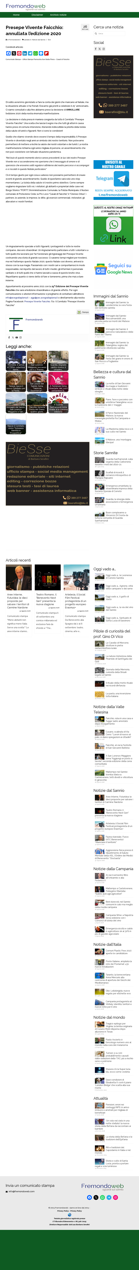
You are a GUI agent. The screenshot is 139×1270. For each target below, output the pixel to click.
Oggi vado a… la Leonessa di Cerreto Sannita (119, 576)
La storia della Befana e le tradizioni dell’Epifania (119, 1138)
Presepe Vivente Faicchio (37, 301)
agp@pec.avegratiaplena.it (44, 297)
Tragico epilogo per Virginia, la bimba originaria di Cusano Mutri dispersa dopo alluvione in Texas (113, 1027)
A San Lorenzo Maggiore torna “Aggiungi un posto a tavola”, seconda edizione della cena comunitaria (113, 760)
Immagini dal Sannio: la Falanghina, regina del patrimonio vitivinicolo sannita (112, 345)
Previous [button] (8, 604)
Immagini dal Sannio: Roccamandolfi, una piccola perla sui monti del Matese (112, 318)
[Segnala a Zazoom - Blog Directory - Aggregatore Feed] (69, 1215)
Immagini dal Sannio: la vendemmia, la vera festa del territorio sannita (113, 305)
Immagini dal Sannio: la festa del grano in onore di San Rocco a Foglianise (113, 359)
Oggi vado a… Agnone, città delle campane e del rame (119, 587)
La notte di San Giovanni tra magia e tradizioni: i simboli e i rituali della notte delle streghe (112, 387)
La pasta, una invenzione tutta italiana (118, 695)
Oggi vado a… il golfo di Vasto (117, 598)
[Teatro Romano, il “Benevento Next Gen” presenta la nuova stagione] (48, 577)
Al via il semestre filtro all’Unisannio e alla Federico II (111, 878)
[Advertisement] (47, 80)
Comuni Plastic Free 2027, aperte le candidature (119, 952)
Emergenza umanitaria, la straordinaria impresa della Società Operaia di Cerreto (113, 489)
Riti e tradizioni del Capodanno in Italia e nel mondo (113, 1150)
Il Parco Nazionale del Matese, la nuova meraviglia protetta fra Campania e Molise (112, 417)
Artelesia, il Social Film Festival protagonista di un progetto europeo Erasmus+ (113, 826)
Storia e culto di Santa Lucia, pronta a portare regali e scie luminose (112, 1163)
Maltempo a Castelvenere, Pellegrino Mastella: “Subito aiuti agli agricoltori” (114, 891)
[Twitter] (13, 337)
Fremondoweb (14, 40)
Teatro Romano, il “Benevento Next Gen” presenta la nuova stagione (112, 813)
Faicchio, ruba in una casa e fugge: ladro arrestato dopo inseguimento (114, 721)
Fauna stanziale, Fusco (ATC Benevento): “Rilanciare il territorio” (112, 840)
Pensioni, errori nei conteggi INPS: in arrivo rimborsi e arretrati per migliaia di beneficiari (112, 1108)
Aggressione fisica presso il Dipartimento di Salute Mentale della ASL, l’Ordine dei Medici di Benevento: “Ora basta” (114, 854)
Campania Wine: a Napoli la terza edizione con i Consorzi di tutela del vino (114, 918)
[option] (18, 602)
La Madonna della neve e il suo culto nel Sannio (119, 430)
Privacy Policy (63, 1211)
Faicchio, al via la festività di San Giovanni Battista (118, 746)
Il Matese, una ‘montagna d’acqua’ (118, 441)
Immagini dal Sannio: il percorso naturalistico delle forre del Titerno (114, 332)
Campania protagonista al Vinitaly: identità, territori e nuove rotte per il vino (113, 1004)
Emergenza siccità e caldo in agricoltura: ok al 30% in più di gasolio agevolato (114, 931)
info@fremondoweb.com (21, 1191)
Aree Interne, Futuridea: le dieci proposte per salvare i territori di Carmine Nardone (114, 799)
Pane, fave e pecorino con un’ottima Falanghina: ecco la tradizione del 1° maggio (113, 402)
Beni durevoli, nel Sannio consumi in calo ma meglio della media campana (114, 904)
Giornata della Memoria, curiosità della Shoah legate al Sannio (112, 672)
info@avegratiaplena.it (17, 297)
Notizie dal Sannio (38, 40)
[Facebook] (9, 337)
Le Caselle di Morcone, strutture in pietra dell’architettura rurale (112, 645)
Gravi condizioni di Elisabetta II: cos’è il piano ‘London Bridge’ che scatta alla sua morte (113, 1084)
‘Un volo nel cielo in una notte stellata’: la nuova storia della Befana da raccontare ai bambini (113, 1124)
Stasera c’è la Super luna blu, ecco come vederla (118, 1070)
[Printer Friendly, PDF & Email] (82, 312)
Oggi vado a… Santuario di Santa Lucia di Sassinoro (118, 619)
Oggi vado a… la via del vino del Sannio (119, 608)
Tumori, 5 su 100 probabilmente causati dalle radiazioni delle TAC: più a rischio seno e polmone (114, 1057)
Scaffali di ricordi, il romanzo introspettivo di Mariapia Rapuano (113, 475)
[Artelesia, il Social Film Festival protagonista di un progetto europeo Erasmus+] (77, 577)
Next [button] (87, 604)
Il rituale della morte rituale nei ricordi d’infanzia (119, 684)
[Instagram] (20, 337)
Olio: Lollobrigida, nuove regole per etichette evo (118, 992)
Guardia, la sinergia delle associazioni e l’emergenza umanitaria (114, 502)
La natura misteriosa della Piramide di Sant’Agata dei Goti (113, 659)
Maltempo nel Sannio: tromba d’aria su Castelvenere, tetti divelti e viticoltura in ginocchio (114, 776)
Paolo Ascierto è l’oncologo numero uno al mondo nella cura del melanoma (113, 1042)
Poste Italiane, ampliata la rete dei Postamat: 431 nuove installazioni (113, 964)
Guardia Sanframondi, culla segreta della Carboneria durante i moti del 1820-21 (114, 462)
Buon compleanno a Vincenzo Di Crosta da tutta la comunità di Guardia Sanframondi (111, 516)
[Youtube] (16, 337)
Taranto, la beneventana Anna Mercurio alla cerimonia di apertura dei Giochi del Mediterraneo (112, 978)
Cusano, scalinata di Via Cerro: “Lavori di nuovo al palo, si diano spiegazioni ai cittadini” (113, 734)
